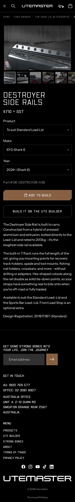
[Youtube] (37, 466)
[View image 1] (10, 77)
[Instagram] (30, 466)
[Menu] (4, 6)
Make (7, 141)
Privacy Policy (13, 457)
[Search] (13, 6)
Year (6, 161)
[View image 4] (48, 77)
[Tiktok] (44, 466)
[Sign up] (52, 359)
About (7, 446)
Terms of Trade (14, 452)
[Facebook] (23, 466)
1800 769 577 (19, 385)
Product (9, 121)
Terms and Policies (37, 497)
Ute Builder (11, 435)
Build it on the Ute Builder (37, 211)
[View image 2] (22, 77)
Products (10, 430)
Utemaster (42, 489)
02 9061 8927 (25, 390)
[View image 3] (35, 77)
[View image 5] (61, 77)
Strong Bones (13, 441)
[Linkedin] (51, 466)
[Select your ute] (61, 6)
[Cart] (70, 6)
